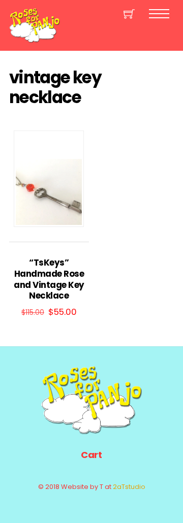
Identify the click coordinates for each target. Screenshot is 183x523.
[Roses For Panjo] (34, 38)
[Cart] (129, 14)
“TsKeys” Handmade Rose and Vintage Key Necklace (49, 279)
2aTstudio (129, 486)
